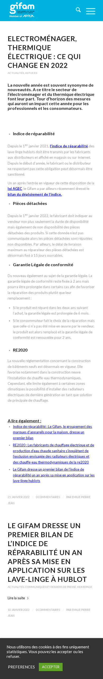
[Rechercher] (76, 10)
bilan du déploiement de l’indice (34, 194)
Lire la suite (16, 598)
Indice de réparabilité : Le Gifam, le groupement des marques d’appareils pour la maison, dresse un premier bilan (52, 432)
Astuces (31, 72)
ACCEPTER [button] (50, 667)
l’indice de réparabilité (69, 146)
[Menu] (88, 10)
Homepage (84, 586)
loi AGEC (15, 188)
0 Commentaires (48, 497)
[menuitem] (76, 10)
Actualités (16, 72)
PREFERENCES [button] (21, 667)
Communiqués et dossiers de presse (50, 586)
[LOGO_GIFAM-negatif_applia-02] (43, 10)
